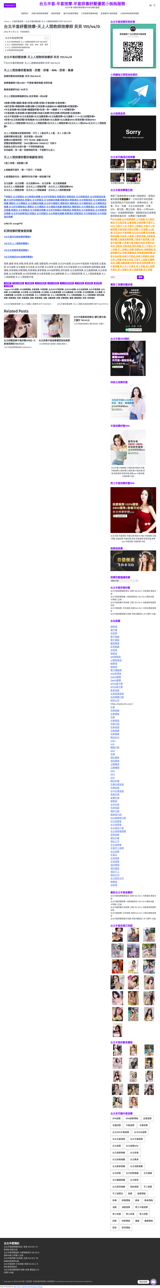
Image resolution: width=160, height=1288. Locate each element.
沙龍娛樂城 (116, 660)
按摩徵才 (25, 13)
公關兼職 (114, 767)
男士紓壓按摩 (8, 286)
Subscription (10, 5)
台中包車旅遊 (117, 791)
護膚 (71, 298)
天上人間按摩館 (89, 295)
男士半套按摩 (141, 1207)
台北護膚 (98, 292)
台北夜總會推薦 (118, 831)
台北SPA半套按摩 (56, 289)
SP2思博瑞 (115, 673)
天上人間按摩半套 (42, 295)
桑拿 (32, 298)
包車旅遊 (114, 727)
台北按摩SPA (132, 1146)
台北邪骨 (18, 295)
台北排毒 (24, 292)
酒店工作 (114, 841)
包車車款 (114, 720)
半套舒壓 (143, 1125)
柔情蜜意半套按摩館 (109, 13)
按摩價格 (12, 298)
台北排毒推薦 (34, 292)
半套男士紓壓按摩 (18, 283)
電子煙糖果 (116, 670)
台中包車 (114, 804)
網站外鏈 (114, 781)
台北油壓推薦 (67, 292)
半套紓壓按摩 (29, 283)
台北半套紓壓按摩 (41, 283)
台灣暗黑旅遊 (117, 693)
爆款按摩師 (98, 283)
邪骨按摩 (114, 835)
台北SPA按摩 (70, 289)
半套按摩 (44, 289)
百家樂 (113, 633)
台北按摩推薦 (14, 292)
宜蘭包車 (114, 798)
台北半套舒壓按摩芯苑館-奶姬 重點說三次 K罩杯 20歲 (133, 614)
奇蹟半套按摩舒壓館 (39, 13)
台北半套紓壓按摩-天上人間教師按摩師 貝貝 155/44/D (27, 42)
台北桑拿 (45, 292)
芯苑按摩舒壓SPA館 (89, 13)
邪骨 (84, 298)
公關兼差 (114, 764)
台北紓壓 (78, 292)
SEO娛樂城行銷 (118, 818)
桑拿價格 (38, 298)
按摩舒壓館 (55, 13)
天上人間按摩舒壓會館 (67, 283)
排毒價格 (25, 298)
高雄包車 (114, 794)
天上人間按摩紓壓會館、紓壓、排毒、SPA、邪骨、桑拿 (27, 45)
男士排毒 (130, 1214)
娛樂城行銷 (116, 814)
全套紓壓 (116, 1125)
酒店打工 (114, 871)
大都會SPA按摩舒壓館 (129, 13)
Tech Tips (16, 1287)
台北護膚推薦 (118, 1180)
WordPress (88, 1281)
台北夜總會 (116, 821)
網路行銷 (114, 747)
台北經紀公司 (117, 878)
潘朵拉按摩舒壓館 (70, 13)
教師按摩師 (89, 283)
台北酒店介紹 (117, 828)
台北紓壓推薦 (88, 292)
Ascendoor (69, 1281)
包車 (112, 707)
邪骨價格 (91, 298)
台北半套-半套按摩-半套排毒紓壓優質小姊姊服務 (82, 4)
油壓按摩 (51, 298)
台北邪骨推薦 (28, 295)
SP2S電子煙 (116, 683)
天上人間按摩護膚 (74, 295)
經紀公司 (114, 700)
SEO (112, 751)
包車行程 (114, 724)
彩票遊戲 (114, 646)
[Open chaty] (153, 1282)
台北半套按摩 (94, 289)
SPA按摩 (15, 289)
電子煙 (113, 630)
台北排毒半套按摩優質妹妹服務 (54, 340)
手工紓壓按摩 (79, 283)
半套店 (113, 855)
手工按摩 (148, 1187)
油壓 (45, 298)
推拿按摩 (114, 690)
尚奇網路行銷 (117, 697)
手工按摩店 (117, 1193)
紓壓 (58, 298)
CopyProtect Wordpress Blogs (31, 1287)
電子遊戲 (114, 636)
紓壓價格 (65, 298)
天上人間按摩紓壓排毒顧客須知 (18, 47)
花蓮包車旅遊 (117, 784)
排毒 (19, 298)
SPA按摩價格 (25, 289)
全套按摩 (35, 289)
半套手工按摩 (117, 848)
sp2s (112, 740)
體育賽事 (114, 643)
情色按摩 (100, 295)
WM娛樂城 (115, 657)
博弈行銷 (114, 811)
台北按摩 (114, 851)
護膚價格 (78, 298)
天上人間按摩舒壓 (58, 295)
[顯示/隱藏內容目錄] (45, 38)
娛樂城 (113, 626)
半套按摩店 (25, 32)
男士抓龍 (116, 1214)
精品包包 (114, 737)
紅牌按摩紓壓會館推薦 (15, 50)
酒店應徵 (114, 761)
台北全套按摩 (82, 289)
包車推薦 (114, 710)
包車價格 (114, 714)
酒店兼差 (114, 757)
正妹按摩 (114, 858)
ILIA (112, 744)
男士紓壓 (143, 1214)
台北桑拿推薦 (55, 292)
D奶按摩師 (7, 283)
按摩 (6, 298)
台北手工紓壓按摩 (53, 283)
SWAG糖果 (115, 677)
